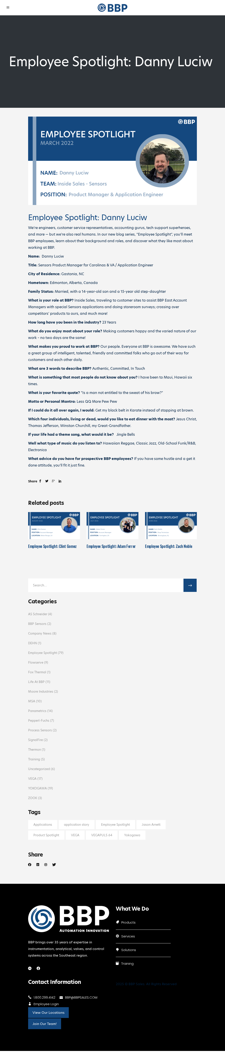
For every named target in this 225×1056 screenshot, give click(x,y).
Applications (42, 824)
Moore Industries (40, 691)
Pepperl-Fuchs (38, 720)
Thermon (34, 749)
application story (76, 824)
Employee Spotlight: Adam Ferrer (111, 546)
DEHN (32, 643)
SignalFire (35, 740)
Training (34, 759)
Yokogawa (132, 835)
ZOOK (32, 798)
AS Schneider (37, 614)
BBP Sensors (37, 624)
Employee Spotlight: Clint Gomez (52, 546)
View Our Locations (48, 1012)
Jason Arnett (151, 824)
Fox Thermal (37, 672)
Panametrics (37, 711)
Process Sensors (40, 730)
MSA (31, 701)
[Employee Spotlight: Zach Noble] (171, 525)
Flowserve (35, 662)
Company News (39, 633)
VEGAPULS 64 (101, 835)
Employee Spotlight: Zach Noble (168, 546)
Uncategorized (39, 769)
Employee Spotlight (42, 653)
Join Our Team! (45, 1023)
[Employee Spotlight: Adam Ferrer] (112, 525)
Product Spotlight (46, 835)
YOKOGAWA (37, 788)
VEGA (32, 778)
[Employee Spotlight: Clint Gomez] (54, 525)
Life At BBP (36, 682)
